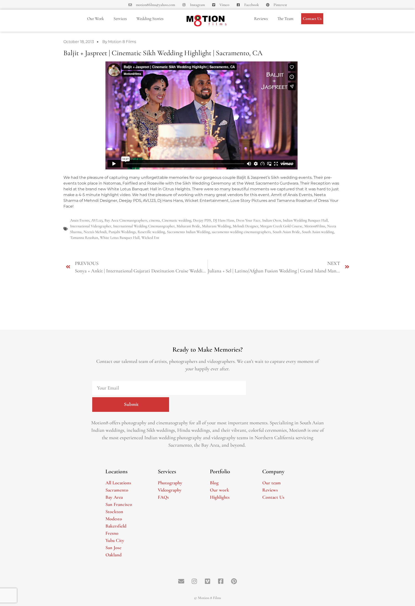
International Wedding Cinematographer (144, 226)
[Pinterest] (234, 581)
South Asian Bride (286, 231)
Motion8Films (314, 226)
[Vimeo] (207, 581)
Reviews (261, 18)
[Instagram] (194, 581)
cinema (154, 220)
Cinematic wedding (176, 220)
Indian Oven (271, 220)
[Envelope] (181, 581)
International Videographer (90, 226)
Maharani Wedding (216, 226)
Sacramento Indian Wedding (188, 231)
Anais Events (79, 220)
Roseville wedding (151, 231)
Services (120, 18)
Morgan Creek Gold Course (281, 226)
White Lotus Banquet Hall (120, 237)
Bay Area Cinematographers (125, 220)
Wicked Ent (150, 237)
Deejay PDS (202, 220)
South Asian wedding (318, 231)
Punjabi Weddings (122, 231)
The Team (285, 18)
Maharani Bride (188, 226)
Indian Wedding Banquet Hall (305, 220)
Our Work (95, 18)
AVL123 (97, 220)
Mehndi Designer (245, 226)
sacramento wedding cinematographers (241, 231)
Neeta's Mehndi (95, 231)
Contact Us (312, 18)
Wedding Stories (150, 18)
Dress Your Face (248, 220)
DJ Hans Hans (223, 220)
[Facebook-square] (221, 581)
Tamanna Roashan (84, 237)
